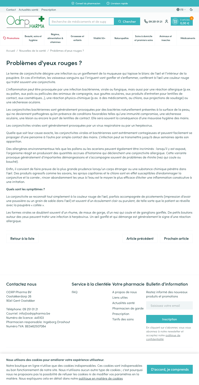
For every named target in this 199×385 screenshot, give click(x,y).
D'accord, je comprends (170, 369)
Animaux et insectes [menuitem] (168, 38)
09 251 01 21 (30, 309)
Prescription (48, 9)
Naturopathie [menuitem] (123, 39)
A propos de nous (124, 292)
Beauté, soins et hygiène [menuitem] (34, 38)
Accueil (10, 50)
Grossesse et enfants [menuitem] (79, 38)
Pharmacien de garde (128, 308)
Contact (11, 9)
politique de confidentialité (163, 337)
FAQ (75, 292)
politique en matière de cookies (101, 378)
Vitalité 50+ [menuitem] (101, 39)
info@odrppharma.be (34, 313)
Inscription (169, 319)
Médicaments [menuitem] (190, 39)
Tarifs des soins (123, 319)
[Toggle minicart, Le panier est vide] (175, 21)
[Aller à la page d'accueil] (25, 21)
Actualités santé (28, 9)
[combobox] (81, 21)
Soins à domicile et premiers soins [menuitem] (144, 38)
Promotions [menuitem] (13, 38)
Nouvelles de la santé (32, 50)
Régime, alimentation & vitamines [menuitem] (56, 37)
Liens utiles (120, 297)
